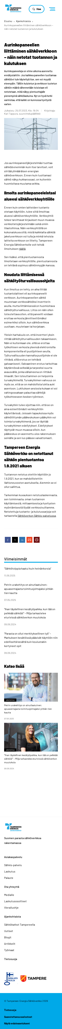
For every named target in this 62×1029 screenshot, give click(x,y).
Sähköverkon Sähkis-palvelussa (37, 515)
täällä (22, 248)
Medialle (9, 894)
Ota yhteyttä (11, 886)
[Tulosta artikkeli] (36, 539)
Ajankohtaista (23, 21)
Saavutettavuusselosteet (18, 1016)
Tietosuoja (10, 959)
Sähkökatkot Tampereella (19, 924)
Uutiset (8, 930)
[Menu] (53, 9)
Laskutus (9, 871)
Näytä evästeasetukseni (17, 1023)
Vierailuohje (11, 907)
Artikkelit (9, 943)
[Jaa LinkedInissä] (22, 539)
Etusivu (8, 21)
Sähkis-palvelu (13, 865)
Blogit (7, 937)
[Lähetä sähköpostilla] (29, 539)
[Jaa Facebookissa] (7, 539)
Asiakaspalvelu (13, 857)
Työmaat (9, 950)
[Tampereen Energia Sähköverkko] (13, 8)
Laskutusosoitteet (15, 901)
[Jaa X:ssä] (15, 539)
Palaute (8, 877)
